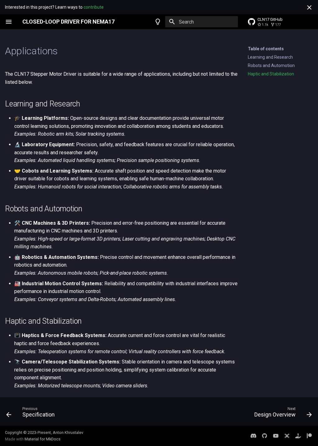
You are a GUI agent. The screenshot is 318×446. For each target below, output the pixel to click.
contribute (94, 7)
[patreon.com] (309, 436)
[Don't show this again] (309, 7)
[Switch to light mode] (158, 22)
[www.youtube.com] (276, 436)
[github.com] (265, 436)
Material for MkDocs (43, 439)
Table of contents (266, 48)
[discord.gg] (253, 436)
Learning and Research (270, 57)
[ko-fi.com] (298, 436)
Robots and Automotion (271, 65)
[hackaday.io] (287, 436)
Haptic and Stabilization (271, 73)
